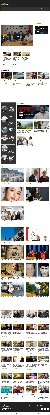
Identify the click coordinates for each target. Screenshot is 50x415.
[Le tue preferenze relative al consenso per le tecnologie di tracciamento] (48, 414)
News (3, 9)
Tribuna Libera (8, 9)
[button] (42, 409)
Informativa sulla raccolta (15, 413)
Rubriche (15, 9)
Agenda (19, 9)
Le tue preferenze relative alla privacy (29, 413)
